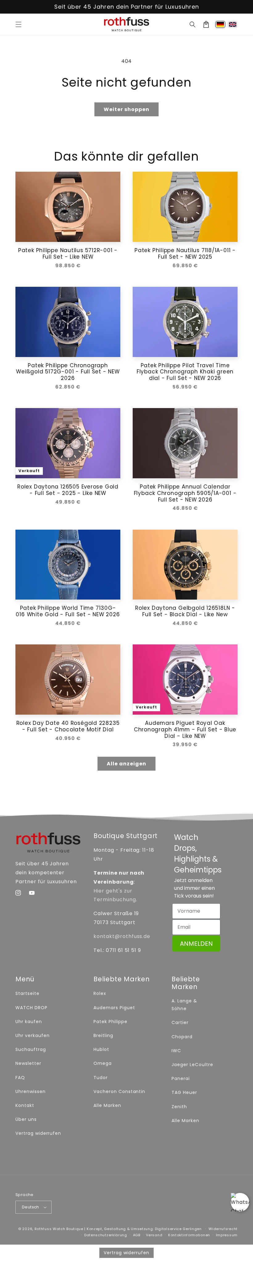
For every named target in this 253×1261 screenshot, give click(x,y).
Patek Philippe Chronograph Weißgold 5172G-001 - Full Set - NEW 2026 (67, 371)
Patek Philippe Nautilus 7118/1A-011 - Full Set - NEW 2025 (185, 253)
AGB (136, 1235)
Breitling (103, 1035)
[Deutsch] (220, 24)
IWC (176, 1051)
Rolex (99, 993)
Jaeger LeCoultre (192, 1064)
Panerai (181, 1078)
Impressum (227, 1235)
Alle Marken (107, 1105)
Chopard (182, 1037)
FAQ (20, 1077)
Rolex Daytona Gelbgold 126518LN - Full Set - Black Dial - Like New (185, 611)
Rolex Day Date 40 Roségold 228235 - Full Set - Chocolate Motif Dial (68, 726)
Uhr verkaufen (32, 1035)
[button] (192, 24)
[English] (233, 24)
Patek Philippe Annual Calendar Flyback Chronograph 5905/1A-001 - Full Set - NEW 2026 (185, 493)
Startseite (27, 993)
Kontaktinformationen (189, 1235)
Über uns (26, 1119)
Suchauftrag (30, 1049)
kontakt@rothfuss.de (121, 936)
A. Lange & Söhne (184, 1005)
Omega (102, 1063)
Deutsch (30, 1207)
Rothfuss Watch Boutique (59, 1228)
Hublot (101, 1049)
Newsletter (28, 1063)
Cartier (180, 1022)
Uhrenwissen (30, 1091)
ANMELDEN (196, 943)
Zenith (179, 1107)
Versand (154, 1235)
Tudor (100, 1077)
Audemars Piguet (114, 1008)
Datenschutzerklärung (105, 1235)
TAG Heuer (184, 1092)
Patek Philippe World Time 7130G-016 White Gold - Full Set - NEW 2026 (68, 611)
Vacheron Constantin (119, 1091)
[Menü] (18, 24)
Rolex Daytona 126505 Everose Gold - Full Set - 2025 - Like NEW (67, 490)
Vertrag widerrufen (38, 1133)
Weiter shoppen (126, 109)
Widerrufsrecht (223, 1228)
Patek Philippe (110, 1021)
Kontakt (24, 1105)
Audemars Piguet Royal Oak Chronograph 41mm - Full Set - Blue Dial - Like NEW (185, 729)
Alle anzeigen (126, 763)
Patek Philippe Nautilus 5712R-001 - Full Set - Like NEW (68, 253)
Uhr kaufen (28, 1021)
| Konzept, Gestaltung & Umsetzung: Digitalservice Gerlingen (142, 1228)
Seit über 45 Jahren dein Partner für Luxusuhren (126, 7)
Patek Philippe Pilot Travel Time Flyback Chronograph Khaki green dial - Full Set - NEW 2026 (185, 371)
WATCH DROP (31, 1008)
